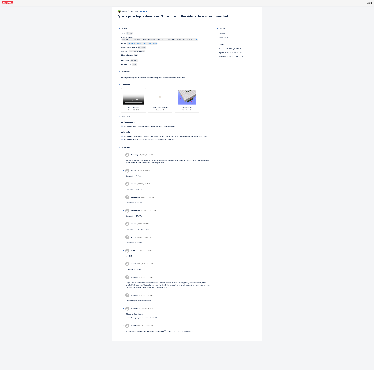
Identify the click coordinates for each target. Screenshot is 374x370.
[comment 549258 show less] (123, 326)
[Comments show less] (120, 148)
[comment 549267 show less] (123, 251)
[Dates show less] (218, 44)
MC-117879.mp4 (133, 107)
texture (154, 43)
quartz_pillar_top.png (160, 107)
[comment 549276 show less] (123, 155)
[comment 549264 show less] (123, 295)
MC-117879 (144, 11)
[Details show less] (120, 29)
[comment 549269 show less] (123, 224)
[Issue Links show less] (120, 117)
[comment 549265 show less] (123, 277)
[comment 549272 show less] (123, 184)
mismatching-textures (135, 43)
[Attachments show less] (120, 85)
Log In (369, 3)
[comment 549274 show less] (123, 171)
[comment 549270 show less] (123, 211)
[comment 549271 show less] (123, 197)
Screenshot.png (187, 107)
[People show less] (218, 29)
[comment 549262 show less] (123, 309)
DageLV (128, 283)
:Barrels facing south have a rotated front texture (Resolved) (150, 140)
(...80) (195, 39)
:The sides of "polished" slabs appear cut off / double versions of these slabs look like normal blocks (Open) (166, 136)
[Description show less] (120, 71)
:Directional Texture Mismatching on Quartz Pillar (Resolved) (149, 126)
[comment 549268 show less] (123, 237)
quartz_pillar (147, 43)
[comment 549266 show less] (123, 264)
